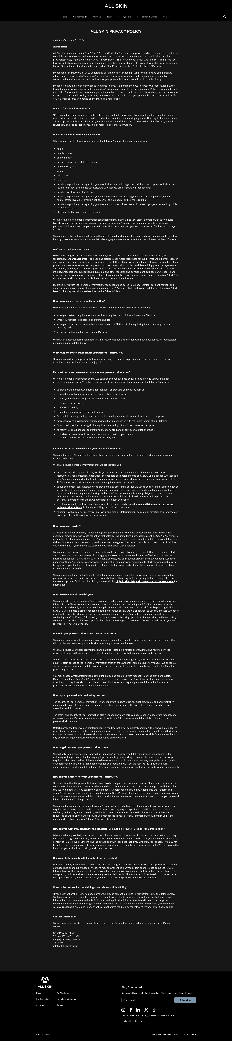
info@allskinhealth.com (131, 1021)
